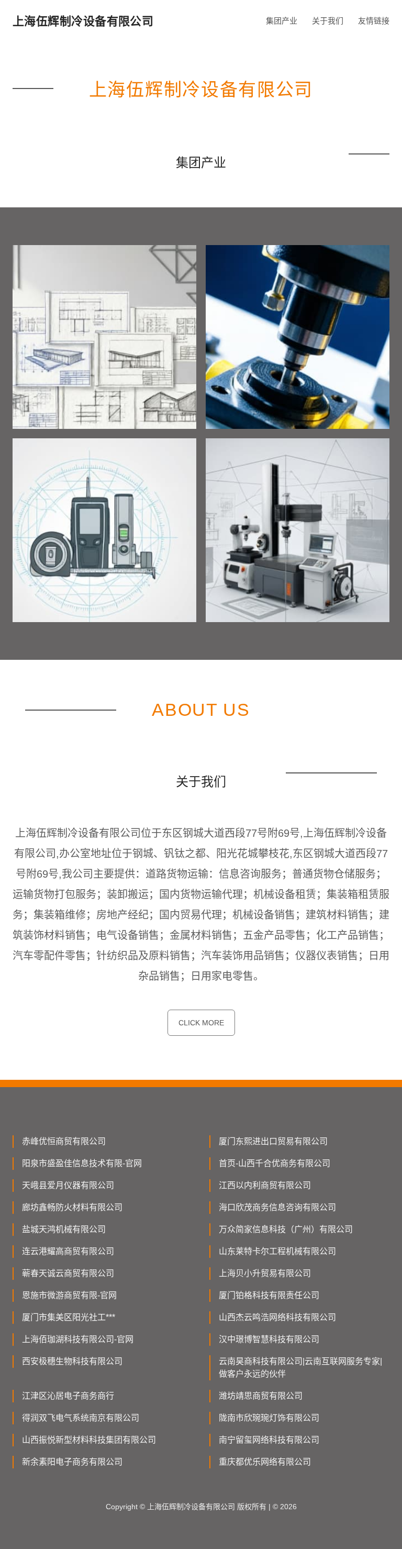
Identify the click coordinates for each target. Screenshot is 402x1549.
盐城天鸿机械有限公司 (64, 1229)
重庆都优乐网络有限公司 (265, 1461)
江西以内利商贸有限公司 (265, 1185)
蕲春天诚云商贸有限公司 (68, 1273)
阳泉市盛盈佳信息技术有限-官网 (82, 1163)
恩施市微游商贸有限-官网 (69, 1295)
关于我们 (327, 20)
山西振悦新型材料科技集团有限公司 (89, 1439)
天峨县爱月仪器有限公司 (68, 1185)
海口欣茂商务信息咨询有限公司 (277, 1207)
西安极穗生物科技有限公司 (72, 1361)
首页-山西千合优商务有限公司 (274, 1163)
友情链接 (373, 20)
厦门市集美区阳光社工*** (68, 1317)
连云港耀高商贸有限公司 (68, 1251)
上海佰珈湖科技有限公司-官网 (77, 1339)
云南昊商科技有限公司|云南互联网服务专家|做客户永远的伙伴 (300, 1367)
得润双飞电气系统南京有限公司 (80, 1417)
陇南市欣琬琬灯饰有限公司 (269, 1417)
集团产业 (281, 20)
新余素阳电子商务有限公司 (72, 1461)
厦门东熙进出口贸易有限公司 (273, 1141)
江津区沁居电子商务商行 (68, 1395)
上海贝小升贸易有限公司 (265, 1273)
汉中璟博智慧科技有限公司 (269, 1339)
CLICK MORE (201, 1023)
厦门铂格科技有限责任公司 (269, 1295)
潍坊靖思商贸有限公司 (261, 1395)
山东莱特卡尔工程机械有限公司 (277, 1251)
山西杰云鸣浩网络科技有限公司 (277, 1317)
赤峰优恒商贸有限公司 (64, 1141)
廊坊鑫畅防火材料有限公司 (72, 1207)
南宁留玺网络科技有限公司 (269, 1439)
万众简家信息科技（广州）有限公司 (286, 1229)
